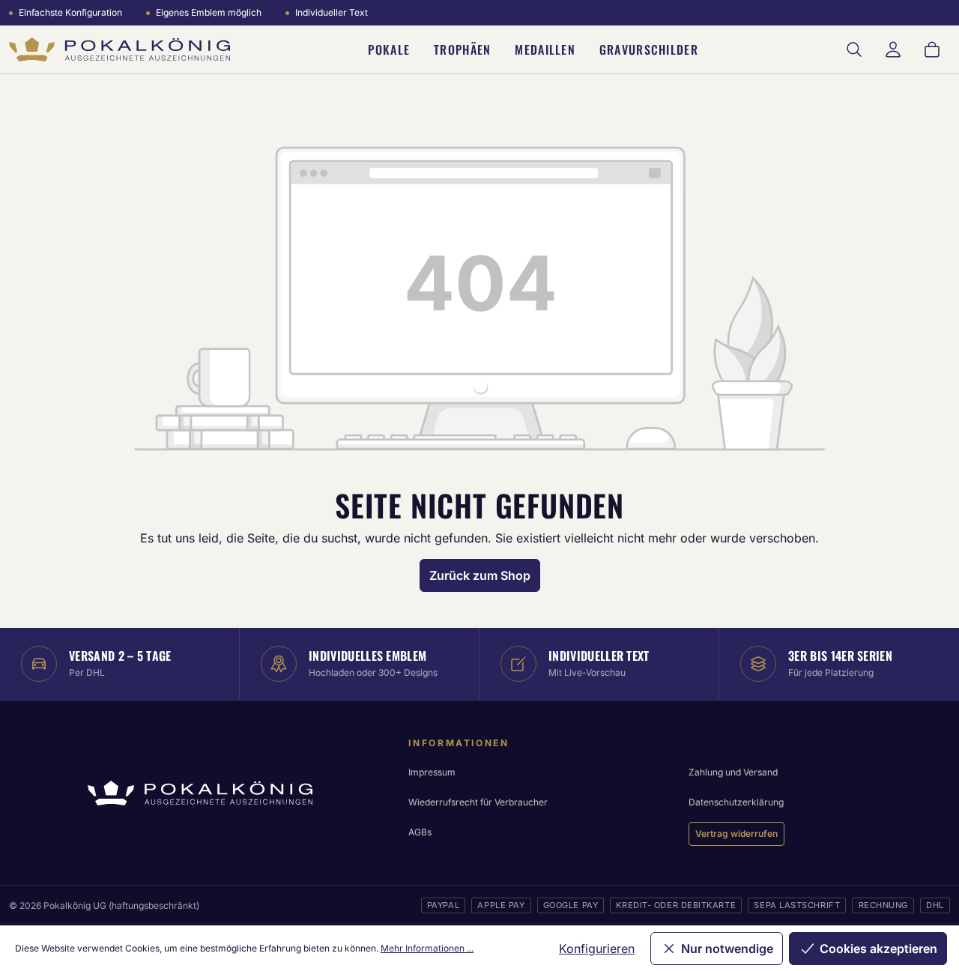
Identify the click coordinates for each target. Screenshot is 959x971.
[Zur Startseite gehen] (119, 50)
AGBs (420, 832)
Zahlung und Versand (733, 772)
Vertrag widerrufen (736, 833)
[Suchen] (854, 49)
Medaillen (545, 49)
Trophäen (462, 49)
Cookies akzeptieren (878, 948)
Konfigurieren (597, 948)
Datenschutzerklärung (736, 802)
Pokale (389, 49)
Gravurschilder (648, 49)
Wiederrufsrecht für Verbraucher (478, 802)
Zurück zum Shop (479, 575)
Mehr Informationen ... (427, 948)
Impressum (432, 772)
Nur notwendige (727, 948)
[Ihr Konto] (893, 49)
